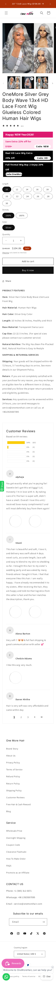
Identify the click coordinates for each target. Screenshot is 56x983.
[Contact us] (6, 977)
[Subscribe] (43, 922)
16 (37, 189)
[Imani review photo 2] (35, 611)
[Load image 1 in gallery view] (14, 82)
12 (17, 189)
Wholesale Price (14, 830)
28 (48, 196)
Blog (8, 811)
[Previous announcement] (5, 4)
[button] (6, 13)
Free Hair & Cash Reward (18, 804)
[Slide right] (52, 83)
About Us (11, 755)
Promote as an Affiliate (17, 872)
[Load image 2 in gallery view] (42, 82)
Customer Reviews (15, 797)
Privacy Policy (13, 762)
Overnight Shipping (16, 838)
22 (17, 196)
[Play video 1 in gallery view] (28, 82)
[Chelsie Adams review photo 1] (15, 677)
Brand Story (12, 748)
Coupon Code (13, 844)
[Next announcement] (50, 4)
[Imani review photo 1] (15, 611)
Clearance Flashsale (16, 851)
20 (7, 196)
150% (8, 215)
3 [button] (28, 717)
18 (47, 189)
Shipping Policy (14, 790)
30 (7, 203)
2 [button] (21, 717)
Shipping (5, 253)
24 (27, 196)
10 (7, 189)
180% (21, 215)
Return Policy (13, 783)
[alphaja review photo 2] (35, 521)
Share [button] (8, 281)
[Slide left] (3, 83)
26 (38, 196)
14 (27, 189)
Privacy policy (13, 976)
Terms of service (28, 976)
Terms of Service (14, 769)
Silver (9, 227)
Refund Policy (13, 776)
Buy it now (28, 270)
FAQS (8, 865)
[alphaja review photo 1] (15, 521)
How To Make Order (16, 858)
